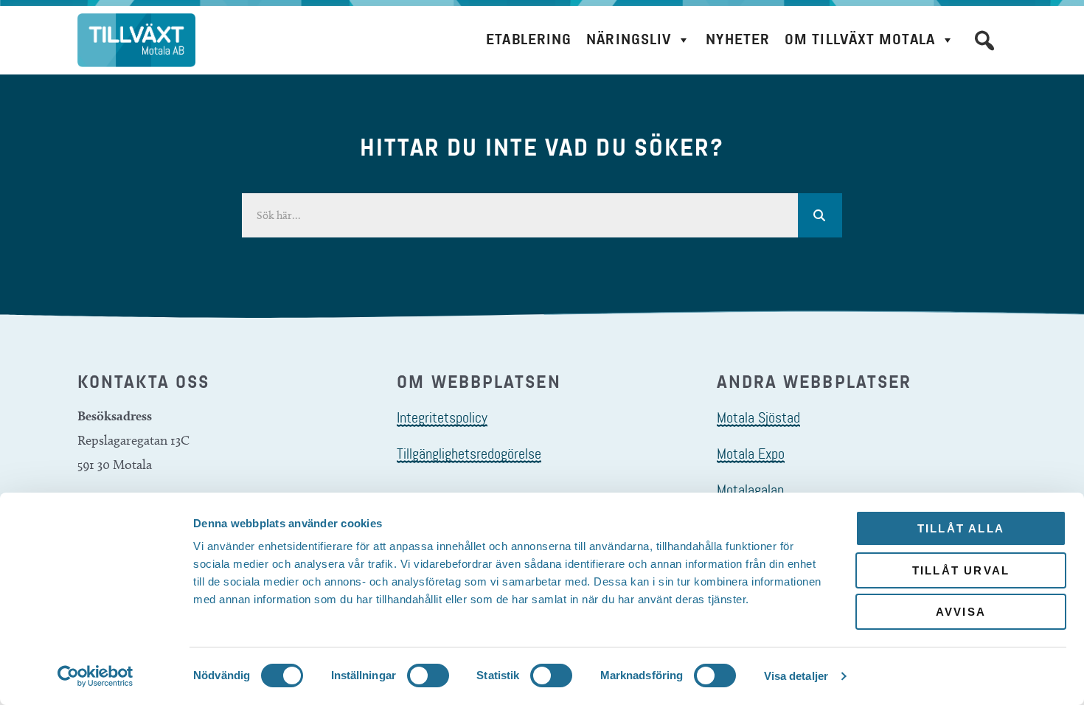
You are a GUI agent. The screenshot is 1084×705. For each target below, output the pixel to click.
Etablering (528, 39)
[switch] (428, 675)
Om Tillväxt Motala (860, 39)
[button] (984, 40)
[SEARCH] (820, 215)
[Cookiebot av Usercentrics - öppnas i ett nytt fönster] (95, 676)
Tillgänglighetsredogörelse (469, 453)
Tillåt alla (960, 528)
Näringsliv (628, 39)
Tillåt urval (961, 570)
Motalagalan (750, 489)
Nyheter (738, 39)
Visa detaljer (796, 676)
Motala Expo (751, 453)
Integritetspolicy (442, 417)
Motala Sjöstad (758, 417)
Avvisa (961, 611)
